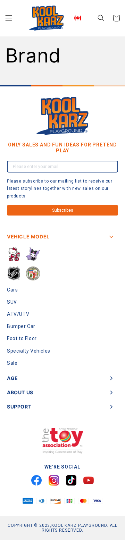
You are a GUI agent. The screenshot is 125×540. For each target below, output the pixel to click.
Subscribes (62, 210)
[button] (8, 18)
